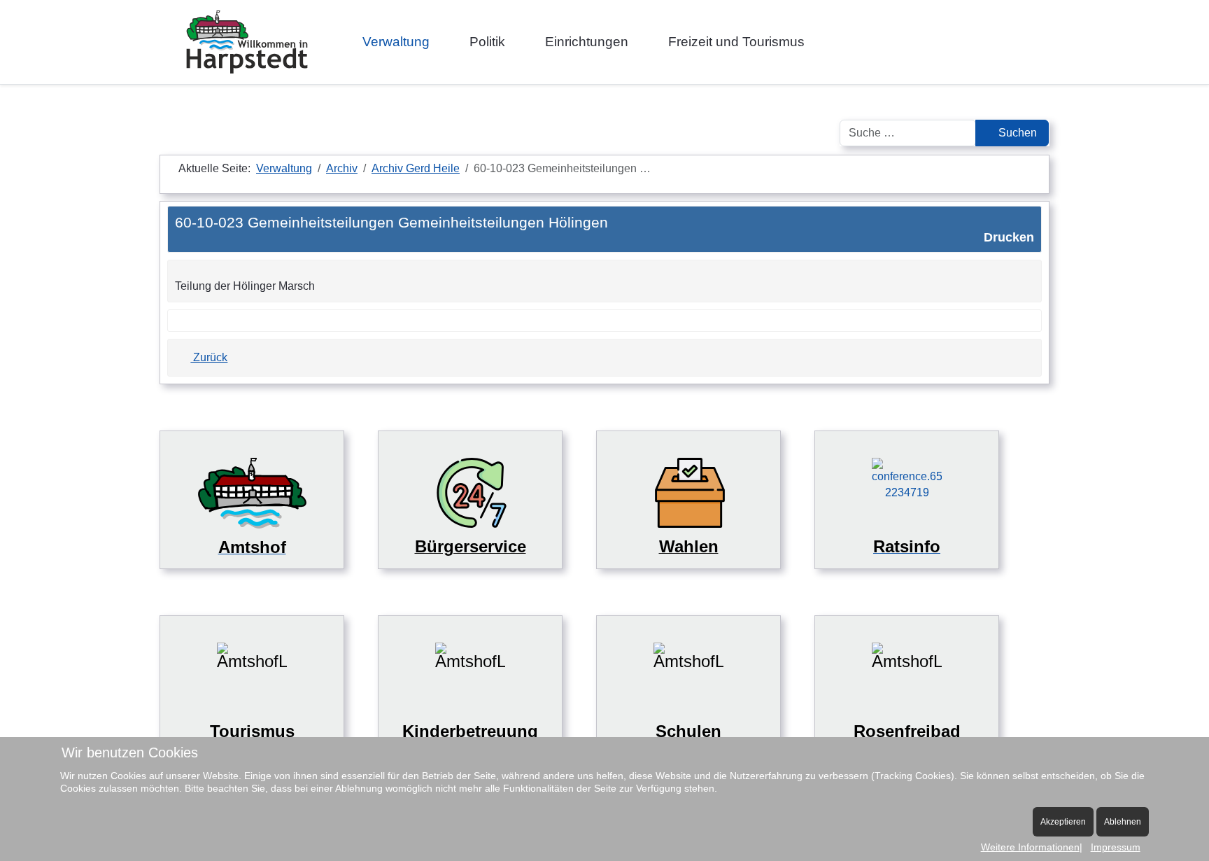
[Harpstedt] (247, 42)
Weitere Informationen (1030, 847)
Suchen (1016, 133)
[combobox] (908, 133)
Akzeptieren (1063, 822)
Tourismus (252, 731)
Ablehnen (1122, 822)
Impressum (1115, 847)
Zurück (208, 357)
